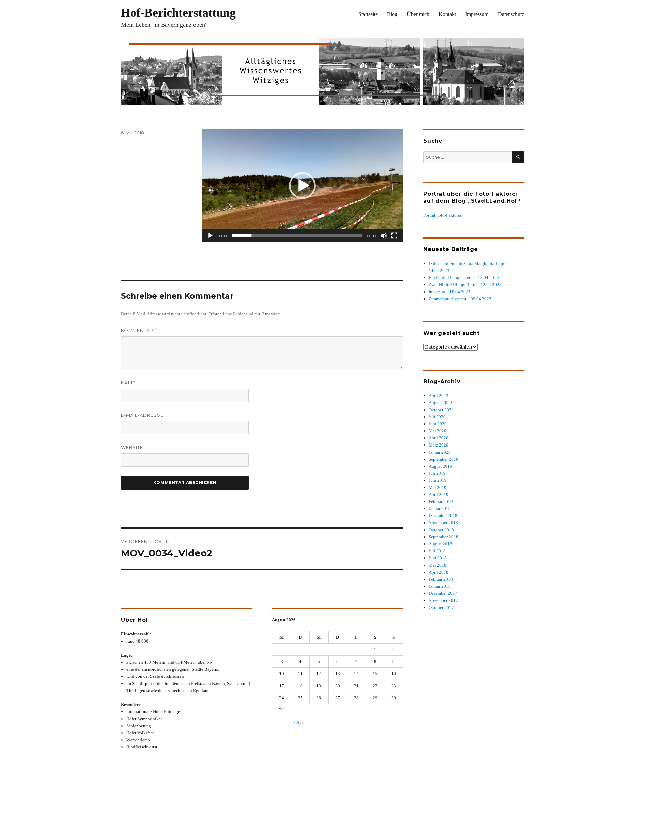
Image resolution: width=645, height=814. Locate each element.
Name (128, 382)
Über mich (418, 14)
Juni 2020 (438, 423)
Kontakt (447, 14)
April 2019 (438, 494)
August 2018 (440, 543)
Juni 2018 (438, 557)
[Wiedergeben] (210, 235)
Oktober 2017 (441, 607)
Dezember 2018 (443, 515)
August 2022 (440, 402)
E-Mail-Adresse (142, 415)
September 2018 (443, 536)
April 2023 (438, 395)
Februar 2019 (441, 501)
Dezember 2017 (443, 593)
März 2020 (438, 445)
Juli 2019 (437, 473)
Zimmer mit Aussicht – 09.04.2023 (460, 298)
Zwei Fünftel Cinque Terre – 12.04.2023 (465, 284)
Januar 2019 (440, 508)
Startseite (368, 14)
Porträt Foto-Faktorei (442, 215)
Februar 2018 (441, 579)
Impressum (476, 14)
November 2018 (443, 522)
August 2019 (440, 466)
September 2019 (443, 459)
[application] (302, 185)
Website (132, 447)
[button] (302, 185)
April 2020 (438, 437)
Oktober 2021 (441, 409)
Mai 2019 (437, 487)
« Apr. (298, 722)
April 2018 (438, 572)
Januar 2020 (440, 452)
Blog (392, 14)
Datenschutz (511, 14)
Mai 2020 (437, 430)
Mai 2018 (437, 565)
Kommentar (139, 330)
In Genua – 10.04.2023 (449, 291)
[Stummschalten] (383, 235)
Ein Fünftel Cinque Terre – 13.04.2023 (464, 277)
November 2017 (443, 600)
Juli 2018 (437, 550)
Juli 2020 (437, 416)
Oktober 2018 (441, 529)
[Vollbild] (394, 235)
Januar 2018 (440, 586)
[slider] (297, 235)
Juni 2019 (438, 480)
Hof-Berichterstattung (178, 13)
